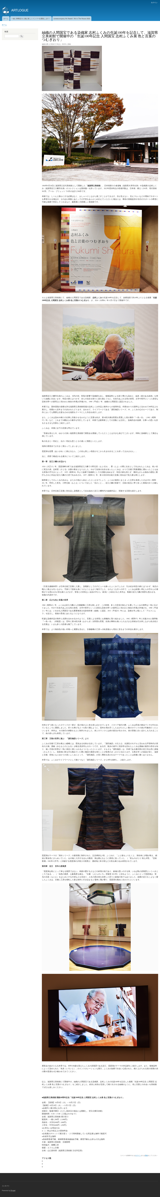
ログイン (154, 2)
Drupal (13, 1190)
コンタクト (6, 1186)
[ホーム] (5, 10)
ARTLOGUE (19, 10)
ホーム (5, 18)
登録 (146, 1155)
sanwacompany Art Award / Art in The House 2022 (72, 18)
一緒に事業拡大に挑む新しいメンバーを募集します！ (30, 18)
